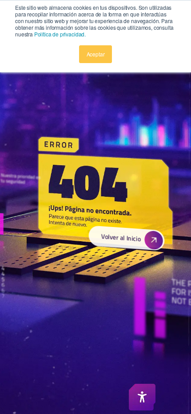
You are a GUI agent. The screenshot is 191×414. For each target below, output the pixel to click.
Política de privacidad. (60, 34)
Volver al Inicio (120, 237)
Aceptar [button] (96, 54)
